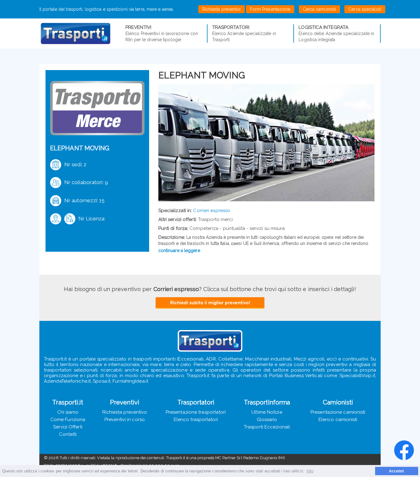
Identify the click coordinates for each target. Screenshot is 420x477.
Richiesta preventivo (124, 412)
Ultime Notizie (267, 412)
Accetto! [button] (396, 471)
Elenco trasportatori (196, 419)
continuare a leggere (179, 250)
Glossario (267, 419)
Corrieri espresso (211, 210)
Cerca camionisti (319, 9)
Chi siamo (68, 412)
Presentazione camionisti (338, 412)
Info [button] (310, 471)
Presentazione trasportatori (196, 412)
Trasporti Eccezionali (267, 427)
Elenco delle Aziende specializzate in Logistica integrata (336, 33)
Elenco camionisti (338, 419)
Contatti (68, 434)
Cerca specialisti (364, 9)
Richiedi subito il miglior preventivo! (210, 302)
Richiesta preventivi (221, 9)
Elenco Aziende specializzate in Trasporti (244, 33)
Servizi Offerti (67, 427)
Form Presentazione (270, 9)
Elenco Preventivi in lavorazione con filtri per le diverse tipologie (161, 33)
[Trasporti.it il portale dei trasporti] (82, 33)
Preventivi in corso (125, 419)
